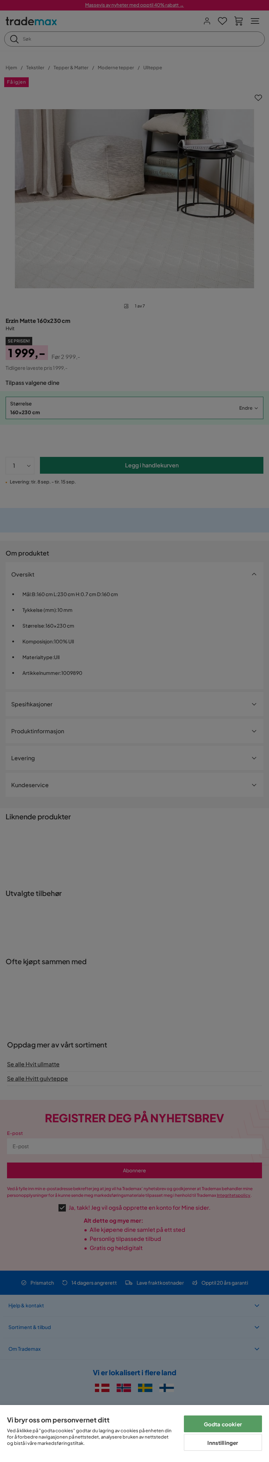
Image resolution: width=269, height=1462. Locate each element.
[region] (134, 1433)
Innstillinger (222, 1442)
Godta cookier (223, 1424)
